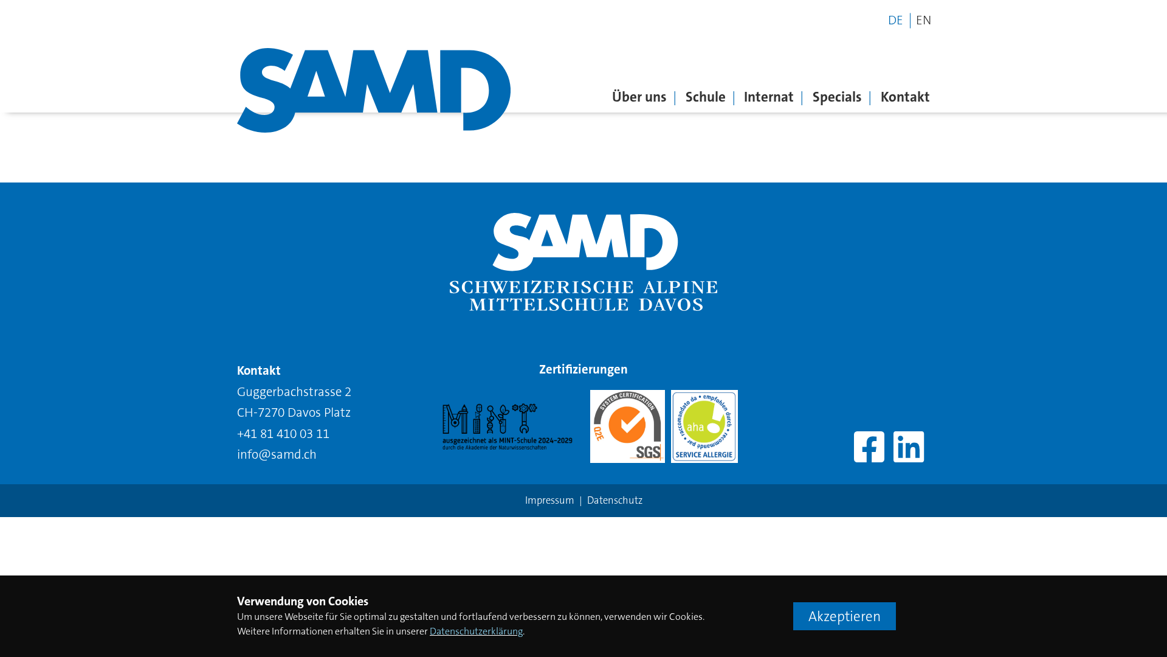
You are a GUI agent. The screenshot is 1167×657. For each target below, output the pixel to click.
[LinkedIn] (908, 448)
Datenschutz (614, 500)
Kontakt (905, 97)
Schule (706, 97)
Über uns (639, 97)
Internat (769, 97)
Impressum (549, 500)
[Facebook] (869, 448)
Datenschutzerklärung (476, 631)
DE (897, 20)
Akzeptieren (844, 616)
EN (923, 20)
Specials (837, 97)
